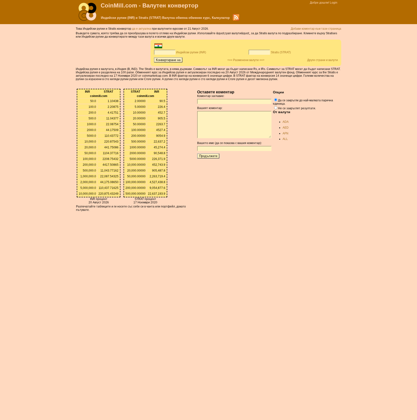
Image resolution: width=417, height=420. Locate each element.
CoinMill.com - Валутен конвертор (149, 5)
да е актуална (142, 28)
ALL (285, 139)
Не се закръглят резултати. (297, 108)
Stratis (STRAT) (281, 52)
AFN (285, 133)
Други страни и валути (322, 60)
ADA (286, 122)
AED (286, 127)
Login (333, 2)
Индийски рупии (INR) (191, 52)
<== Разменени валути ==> (245, 60)
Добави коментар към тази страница (316, 28)
